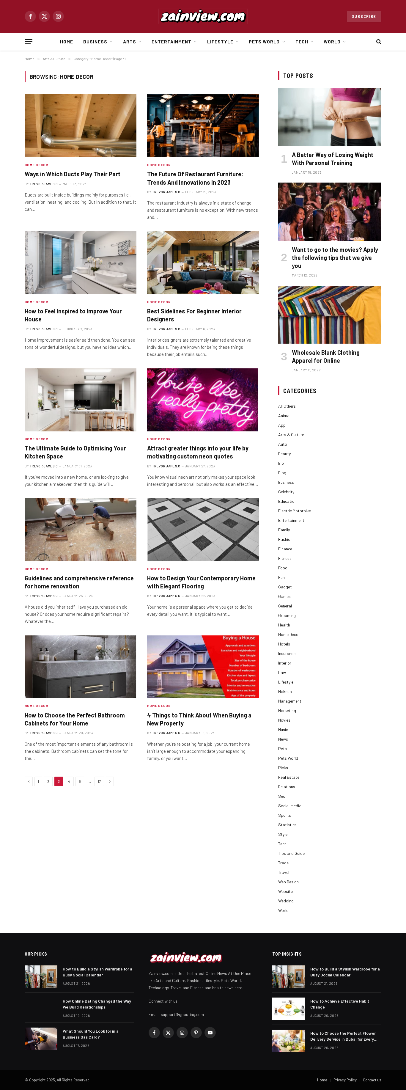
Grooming (287, 615)
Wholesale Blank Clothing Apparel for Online (326, 356)
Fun (281, 577)
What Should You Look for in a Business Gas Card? (91, 1033)
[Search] (378, 41)
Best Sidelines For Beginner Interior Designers (194, 315)
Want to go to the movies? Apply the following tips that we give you (335, 257)
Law (282, 672)
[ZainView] (203, 16)
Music (283, 729)
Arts (129, 41)
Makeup (285, 691)
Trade (283, 862)
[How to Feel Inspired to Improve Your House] (80, 262)
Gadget (285, 586)
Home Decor (36, 165)
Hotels (284, 643)
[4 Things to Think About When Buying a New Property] (203, 666)
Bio (281, 463)
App (282, 425)
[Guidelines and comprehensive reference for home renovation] (80, 529)
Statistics (287, 824)
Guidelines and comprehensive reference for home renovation (79, 582)
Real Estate (288, 777)
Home (66, 41)
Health (284, 624)
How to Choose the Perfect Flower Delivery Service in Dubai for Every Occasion (343, 1036)
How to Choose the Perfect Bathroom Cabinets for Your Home (75, 719)
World (332, 41)
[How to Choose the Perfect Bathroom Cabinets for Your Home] (80, 666)
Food (282, 567)
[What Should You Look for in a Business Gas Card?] (41, 1039)
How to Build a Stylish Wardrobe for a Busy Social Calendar (97, 971)
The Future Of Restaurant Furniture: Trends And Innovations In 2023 (195, 178)
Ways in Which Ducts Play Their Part (72, 174)
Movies (284, 720)
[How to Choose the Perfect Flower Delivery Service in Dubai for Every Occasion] (288, 1041)
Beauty (284, 453)
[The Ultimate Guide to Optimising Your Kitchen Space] (80, 399)
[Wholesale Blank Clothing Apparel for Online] (329, 315)
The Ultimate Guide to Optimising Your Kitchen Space (75, 452)
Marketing (287, 710)
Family (284, 529)
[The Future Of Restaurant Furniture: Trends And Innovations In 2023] (203, 125)
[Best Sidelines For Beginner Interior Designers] (203, 262)
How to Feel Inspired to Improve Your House (73, 315)
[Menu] (28, 41)
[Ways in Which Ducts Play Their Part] (80, 125)
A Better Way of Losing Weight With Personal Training (332, 158)
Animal (284, 415)
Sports (284, 815)
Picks (283, 767)
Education (287, 501)
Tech (301, 41)
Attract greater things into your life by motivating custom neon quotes (197, 452)
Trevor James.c (44, 184)
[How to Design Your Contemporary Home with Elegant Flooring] (203, 529)
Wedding (286, 900)
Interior (284, 662)
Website (285, 891)
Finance (285, 548)
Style (282, 834)
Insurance (286, 653)
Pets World (264, 41)
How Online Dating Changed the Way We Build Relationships (97, 1003)
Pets (282, 748)
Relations (286, 786)
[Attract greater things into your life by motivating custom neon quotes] (203, 399)
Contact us (372, 1080)
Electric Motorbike (294, 510)
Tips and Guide (291, 853)
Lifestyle (220, 41)
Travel (283, 872)
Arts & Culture (291, 434)
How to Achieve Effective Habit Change (339, 1003)
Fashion (285, 539)
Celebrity (286, 491)
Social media (289, 805)
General (285, 605)
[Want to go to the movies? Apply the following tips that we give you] (329, 212)
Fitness (285, 558)
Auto (282, 444)
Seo (281, 796)
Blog (282, 472)
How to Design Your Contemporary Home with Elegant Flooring (201, 582)
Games (284, 596)
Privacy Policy (345, 1080)
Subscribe (364, 16)
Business (95, 41)
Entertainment (172, 41)
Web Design (288, 881)
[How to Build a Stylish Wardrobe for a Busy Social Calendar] (41, 976)
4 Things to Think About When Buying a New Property (199, 719)
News (283, 739)
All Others (287, 406)
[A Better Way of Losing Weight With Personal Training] (329, 117)
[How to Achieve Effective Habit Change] (288, 1009)
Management (289, 700)
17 (99, 781)
